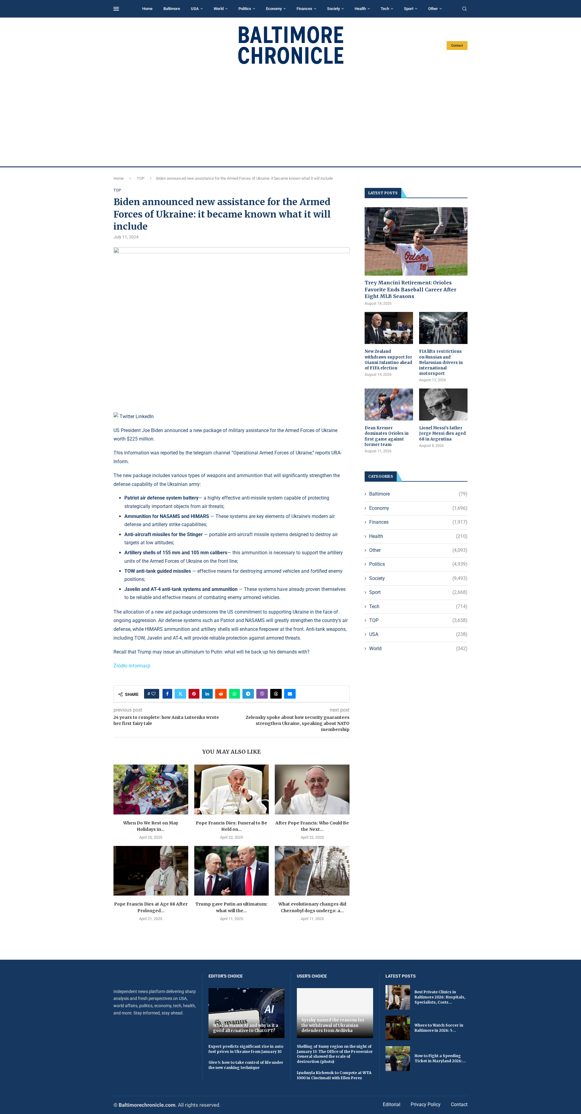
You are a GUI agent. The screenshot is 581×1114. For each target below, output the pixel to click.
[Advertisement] (290, 115)
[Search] (464, 9)
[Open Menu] (116, 8)
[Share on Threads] (276, 694)
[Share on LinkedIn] (207, 694)
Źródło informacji (131, 666)
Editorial (391, 1104)
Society (333, 8)
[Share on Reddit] (221, 694)
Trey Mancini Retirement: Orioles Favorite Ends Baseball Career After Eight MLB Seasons (410, 289)
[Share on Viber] (262, 694)
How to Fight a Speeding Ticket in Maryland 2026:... (440, 1058)
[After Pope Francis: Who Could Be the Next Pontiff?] (312, 789)
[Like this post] (153, 694)
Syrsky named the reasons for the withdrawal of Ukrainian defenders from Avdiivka (332, 1025)
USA (195, 8)
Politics (244, 8)
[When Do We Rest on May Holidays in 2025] (150, 789)
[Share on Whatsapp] (234, 694)
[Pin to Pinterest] (194, 694)
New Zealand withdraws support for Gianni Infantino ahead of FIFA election (388, 360)
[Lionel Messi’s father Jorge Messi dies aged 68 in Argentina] (443, 404)
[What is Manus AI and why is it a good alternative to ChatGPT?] (246, 1013)
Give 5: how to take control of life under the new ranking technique (245, 1065)
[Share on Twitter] (180, 694)
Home (147, 8)
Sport (408, 8)
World (219, 8)
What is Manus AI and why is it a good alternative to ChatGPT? (245, 1028)
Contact (457, 46)
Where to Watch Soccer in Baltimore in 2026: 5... (439, 1028)
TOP (140, 178)
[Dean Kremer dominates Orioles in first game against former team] (389, 404)
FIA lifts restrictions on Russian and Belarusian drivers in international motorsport (441, 362)
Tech (385, 8)
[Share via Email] (290, 694)
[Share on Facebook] (167, 694)
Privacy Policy (426, 1104)
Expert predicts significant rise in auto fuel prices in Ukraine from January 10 (245, 1049)
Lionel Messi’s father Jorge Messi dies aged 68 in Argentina (442, 433)
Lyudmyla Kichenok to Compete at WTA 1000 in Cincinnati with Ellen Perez (334, 1075)
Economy (274, 8)
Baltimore (171, 8)
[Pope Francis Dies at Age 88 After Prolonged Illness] (150, 871)
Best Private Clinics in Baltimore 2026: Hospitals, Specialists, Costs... (440, 997)
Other (433, 8)
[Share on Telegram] (248, 694)
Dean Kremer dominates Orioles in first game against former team (387, 436)
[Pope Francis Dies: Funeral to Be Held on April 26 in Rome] (231, 789)
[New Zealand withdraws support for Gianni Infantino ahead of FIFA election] (389, 328)
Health (360, 8)
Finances (304, 8)
